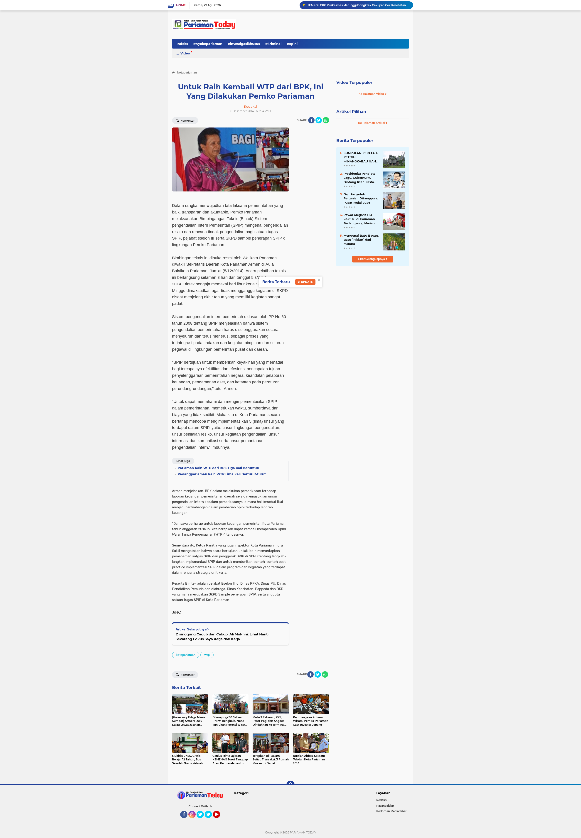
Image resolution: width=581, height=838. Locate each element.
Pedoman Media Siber (391, 811)
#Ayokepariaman (207, 44)
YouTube (219, 820)
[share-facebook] (311, 120)
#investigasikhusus (244, 44)
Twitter (202, 820)
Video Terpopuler (354, 82)
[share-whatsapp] (326, 120)
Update (306, 282)
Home (180, 5)
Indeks (182, 44)
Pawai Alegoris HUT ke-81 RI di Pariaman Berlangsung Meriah (359, 219)
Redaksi (381, 800)
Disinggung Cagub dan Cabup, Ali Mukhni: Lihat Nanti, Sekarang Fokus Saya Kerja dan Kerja (222, 636)
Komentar (187, 120)
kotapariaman (185, 655)
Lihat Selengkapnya (372, 259)
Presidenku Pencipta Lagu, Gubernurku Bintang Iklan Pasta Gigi (360, 178)
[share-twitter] (318, 120)
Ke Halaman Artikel (371, 123)
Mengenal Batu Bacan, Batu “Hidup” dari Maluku (361, 239)
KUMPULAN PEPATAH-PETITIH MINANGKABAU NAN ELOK (361, 157)
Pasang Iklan (385, 805)
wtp (207, 655)
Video (185, 53)
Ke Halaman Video (372, 94)
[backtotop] (290, 785)
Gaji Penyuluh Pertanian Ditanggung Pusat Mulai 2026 (361, 198)
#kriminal (273, 44)
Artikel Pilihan (351, 111)
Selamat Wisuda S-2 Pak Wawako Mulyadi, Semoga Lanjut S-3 (351, 5)
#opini (292, 44)
